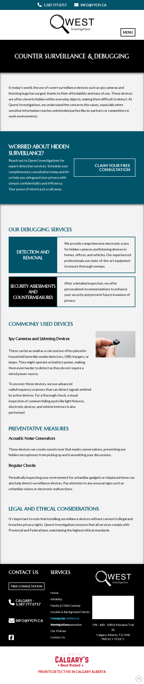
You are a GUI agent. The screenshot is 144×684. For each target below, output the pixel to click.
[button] (128, 32)
